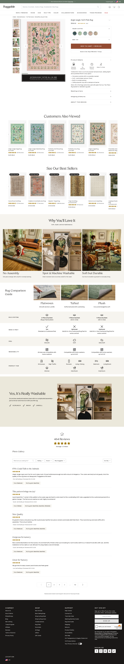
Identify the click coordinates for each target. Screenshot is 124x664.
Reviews (7, 630)
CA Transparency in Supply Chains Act (76, 638)
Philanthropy (9, 616)
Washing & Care (77, 91)
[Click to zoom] (43, 46)
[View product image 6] (17, 71)
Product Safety (69, 630)
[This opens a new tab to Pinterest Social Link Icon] (105, 651)
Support (69, 608)
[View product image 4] (17, 52)
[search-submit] (33, 460)
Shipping (67, 624)
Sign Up (106, 621)
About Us (8, 610)
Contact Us (68, 613)
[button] (109, 7)
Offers (37, 633)
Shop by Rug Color (40, 619)
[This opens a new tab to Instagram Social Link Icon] (101, 651)
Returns (67, 627)
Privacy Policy (9, 635)
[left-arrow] (49, 1)
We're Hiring (8, 621)
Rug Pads (38, 624)
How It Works (9, 613)
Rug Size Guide (69, 621)
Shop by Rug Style (40, 616)
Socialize (99, 648)
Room (33, 13)
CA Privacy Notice (70, 641)
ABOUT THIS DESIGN (79, 102)
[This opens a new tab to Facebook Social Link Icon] (96, 651)
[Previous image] (26, 46)
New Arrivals (38, 610)
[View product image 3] (17, 42)
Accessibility (68, 633)
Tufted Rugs (30, 17)
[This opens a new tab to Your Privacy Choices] (79, 644)
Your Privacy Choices (71, 644)
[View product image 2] (17, 33)
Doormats (38, 627)
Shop (37, 608)
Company (9, 608)
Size (39, 13)
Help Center (68, 610)
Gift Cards (38, 635)
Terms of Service (10, 633)
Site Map (67, 635)
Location (9, 657)
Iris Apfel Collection (41, 17)
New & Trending (22, 13)
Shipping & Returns (78, 96)
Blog (6, 619)
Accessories (82, 13)
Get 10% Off (100, 608)
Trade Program (109, 1)
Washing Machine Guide (72, 619)
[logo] (9, 6)
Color (56, 13)
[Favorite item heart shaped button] (109, 20)
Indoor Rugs (21, 17)
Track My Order (69, 616)
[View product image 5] (17, 62)
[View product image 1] (17, 23)
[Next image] (61, 46)
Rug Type (47, 13)
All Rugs (37, 630)
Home (14, 17)
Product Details (77, 60)
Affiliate (7, 627)
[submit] (99, 7)
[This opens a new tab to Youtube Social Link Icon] (109, 651)
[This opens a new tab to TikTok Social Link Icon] (114, 651)
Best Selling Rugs (40, 613)
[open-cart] (118, 7)
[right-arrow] (74, 1)
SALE (106, 13)
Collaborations (67, 13)
